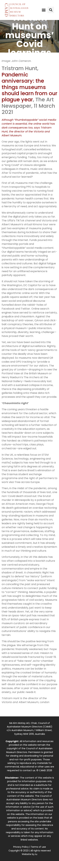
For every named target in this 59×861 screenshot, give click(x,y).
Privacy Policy (21, 846)
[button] (44, 10)
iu (36, 854)
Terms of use (38, 846)
